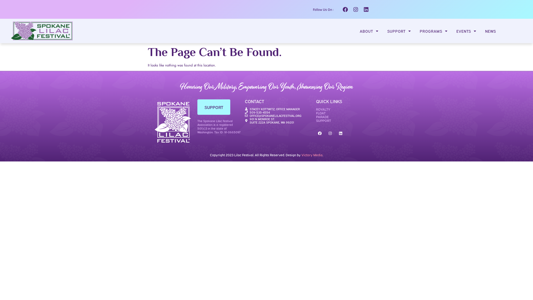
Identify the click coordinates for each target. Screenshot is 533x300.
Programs (431, 31)
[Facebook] (345, 9)
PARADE (322, 116)
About (366, 31)
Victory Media (312, 154)
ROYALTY (323, 109)
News (490, 31)
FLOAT (321, 113)
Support (396, 31)
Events (463, 31)
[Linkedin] (366, 9)
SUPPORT (323, 120)
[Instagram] (355, 9)
